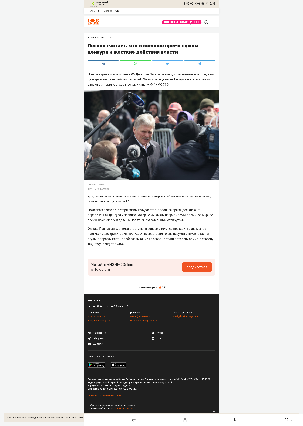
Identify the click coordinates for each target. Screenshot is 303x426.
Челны (91, 10)
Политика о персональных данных (105, 395)
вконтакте (99, 332)
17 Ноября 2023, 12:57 (100, 37)
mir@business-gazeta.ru (143, 320)
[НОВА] (181, 22)
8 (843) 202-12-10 (97, 316)
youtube (97, 344)
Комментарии (152, 287)
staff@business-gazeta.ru (187, 316)
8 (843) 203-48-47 (140, 316)
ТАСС (129, 201)
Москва (107, 10)
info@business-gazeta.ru (101, 320)
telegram (98, 338)
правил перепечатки (122, 408)
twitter (160, 332)
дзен (159, 338)
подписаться (197, 267)
